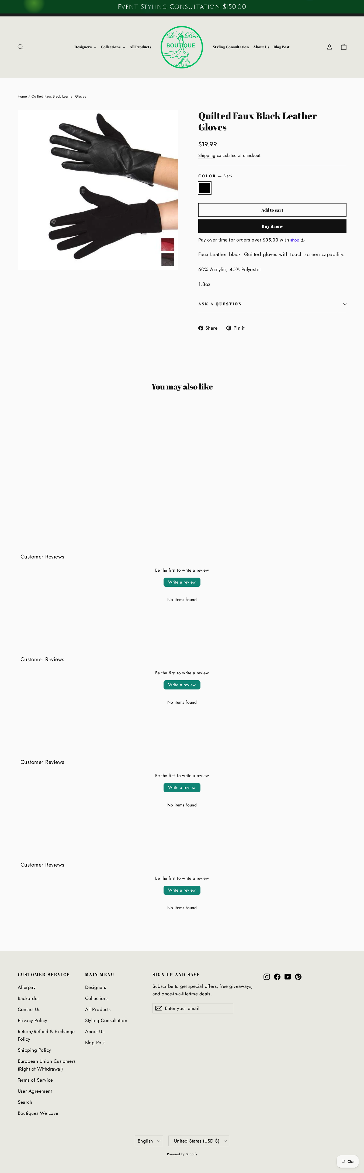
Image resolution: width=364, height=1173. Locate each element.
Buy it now (272, 226)
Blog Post (281, 46)
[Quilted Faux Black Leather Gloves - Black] (21, 498)
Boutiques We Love (38, 1113)
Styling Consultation (231, 46)
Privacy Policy (32, 1020)
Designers (83, 46)
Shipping (207, 155)
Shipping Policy (34, 1050)
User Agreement (35, 1091)
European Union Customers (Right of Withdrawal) (47, 1065)
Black (204, 188)
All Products (140, 46)
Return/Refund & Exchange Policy (46, 1035)
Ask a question (220, 303)
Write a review (182, 582)
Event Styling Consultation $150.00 (182, 6)
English (145, 1140)
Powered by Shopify (182, 1154)
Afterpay (27, 987)
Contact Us (29, 1009)
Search (25, 1102)
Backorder (28, 998)
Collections (111, 46)
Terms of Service (35, 1080)
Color (215, 176)
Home (22, 96)
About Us (261, 46)
